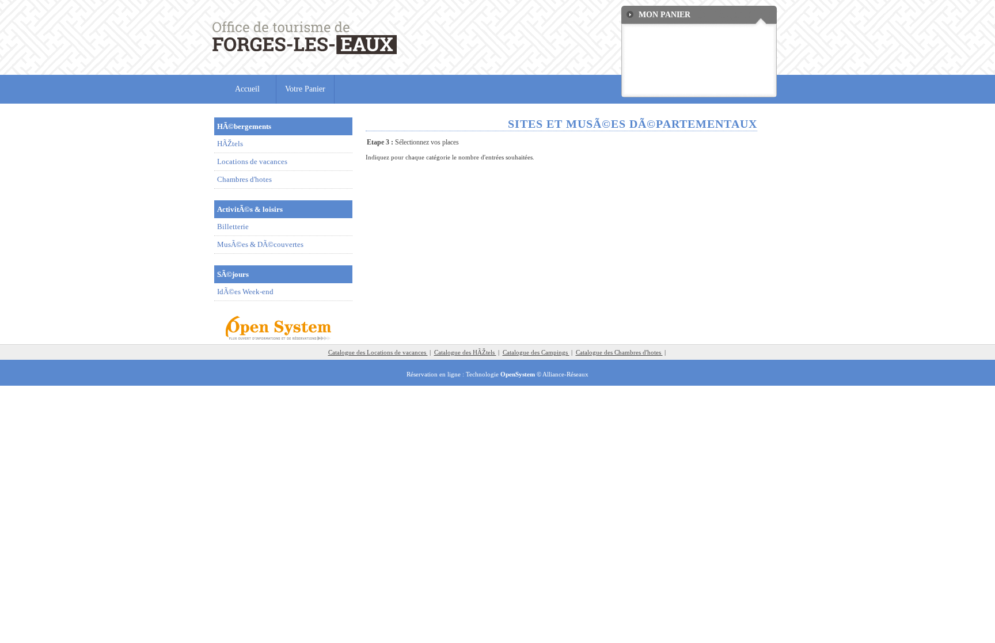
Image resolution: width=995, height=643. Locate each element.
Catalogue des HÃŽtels (465, 352)
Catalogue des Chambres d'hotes (619, 352)
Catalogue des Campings (536, 352)
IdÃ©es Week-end (245, 291)
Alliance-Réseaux (565, 374)
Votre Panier (305, 89)
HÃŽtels (230, 143)
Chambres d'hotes (244, 179)
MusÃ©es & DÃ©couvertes (260, 244)
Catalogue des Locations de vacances (378, 352)
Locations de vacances (252, 161)
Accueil (247, 89)
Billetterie (233, 226)
